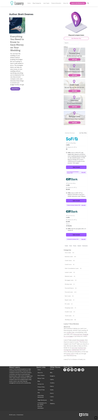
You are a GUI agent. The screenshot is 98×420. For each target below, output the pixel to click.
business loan (82, 348)
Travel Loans (68, 315)
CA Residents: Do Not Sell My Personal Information (42, 405)
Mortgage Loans (69, 280)
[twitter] (68, 370)
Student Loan (68, 312)
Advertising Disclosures (41, 396)
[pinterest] (82, 370)
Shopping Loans (69, 308)
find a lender (80, 340)
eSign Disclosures (42, 400)
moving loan (67, 350)
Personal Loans (69, 292)
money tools (70, 353)
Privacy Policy (41, 387)
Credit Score (68, 264)
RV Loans (67, 304)
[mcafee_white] (84, 414)
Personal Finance (69, 288)
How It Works (41, 375)
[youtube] (75, 370)
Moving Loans (68, 284)
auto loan (74, 348)
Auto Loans (68, 252)
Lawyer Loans (68, 272)
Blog (39, 381)
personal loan (78, 334)
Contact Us (41, 384)
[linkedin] (72, 370)
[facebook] (64, 370)
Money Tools (41, 378)
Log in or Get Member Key (77, 3)
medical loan (75, 350)
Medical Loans (68, 276)
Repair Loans (68, 300)
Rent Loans (68, 296)
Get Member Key (76, 38)
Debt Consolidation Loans (72, 268)
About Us (40, 372)
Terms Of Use (41, 390)
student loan (70, 332)
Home (39, 369)
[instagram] (79, 370)
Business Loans (69, 256)
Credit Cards (68, 260)
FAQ (39, 392)
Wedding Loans (69, 319)
